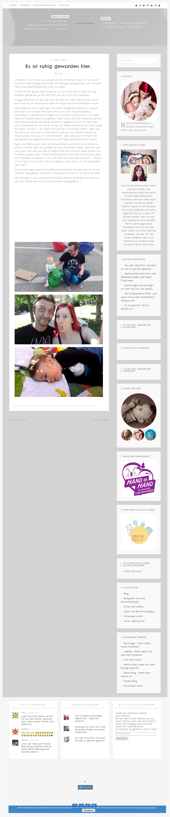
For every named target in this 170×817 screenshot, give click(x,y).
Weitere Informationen (148, 808)
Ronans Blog (130, 681)
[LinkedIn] (152, 5)
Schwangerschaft (133, 616)
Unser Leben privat (134, 23)
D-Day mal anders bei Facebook (137, 326)
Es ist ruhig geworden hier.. (59, 66)
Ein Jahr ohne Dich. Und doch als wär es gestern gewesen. (90, 739)
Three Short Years (133, 686)
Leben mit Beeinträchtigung (47, 25)
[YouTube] (159, 5)
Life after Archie (133, 660)
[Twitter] (136, 5)
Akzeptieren (88, 810)
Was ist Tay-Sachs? (36, 28)
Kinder (74, 406)
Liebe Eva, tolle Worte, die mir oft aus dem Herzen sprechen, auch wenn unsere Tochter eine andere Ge (37, 720)
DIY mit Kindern (113, 27)
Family (60, 406)
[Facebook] (140, 5)
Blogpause (42, 406)
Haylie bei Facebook (136, 348)
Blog (59, 73)
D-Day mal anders (55, 21)
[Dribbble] (155, 5)
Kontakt (13, 5)
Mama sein (109, 23)
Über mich (61, 28)
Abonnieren (122, 738)
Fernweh (135, 27)
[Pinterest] (148, 5)
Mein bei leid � (37, 734)
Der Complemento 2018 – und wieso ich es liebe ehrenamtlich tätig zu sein (139, 297)
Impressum (25, 5)
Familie (51, 406)
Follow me (86, 787)
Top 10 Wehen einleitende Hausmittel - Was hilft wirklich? (88, 719)
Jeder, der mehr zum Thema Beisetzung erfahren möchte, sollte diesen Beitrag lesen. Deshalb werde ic (36, 748)
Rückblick (83, 406)
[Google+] (144, 5)
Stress (92, 406)
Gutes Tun (64, 5)
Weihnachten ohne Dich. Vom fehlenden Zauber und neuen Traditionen (138, 277)
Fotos (67, 406)
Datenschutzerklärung (44, 5)
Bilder (33, 406)
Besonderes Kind (21, 406)
